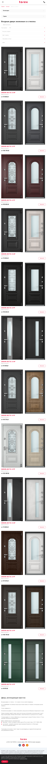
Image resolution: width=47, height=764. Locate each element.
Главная (2, 6)
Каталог (7, 6)
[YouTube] (23, 745)
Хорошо (5, 761)
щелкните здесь (23, 758)
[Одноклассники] (27, 745)
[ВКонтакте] (20, 745)
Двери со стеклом (14, 6)
